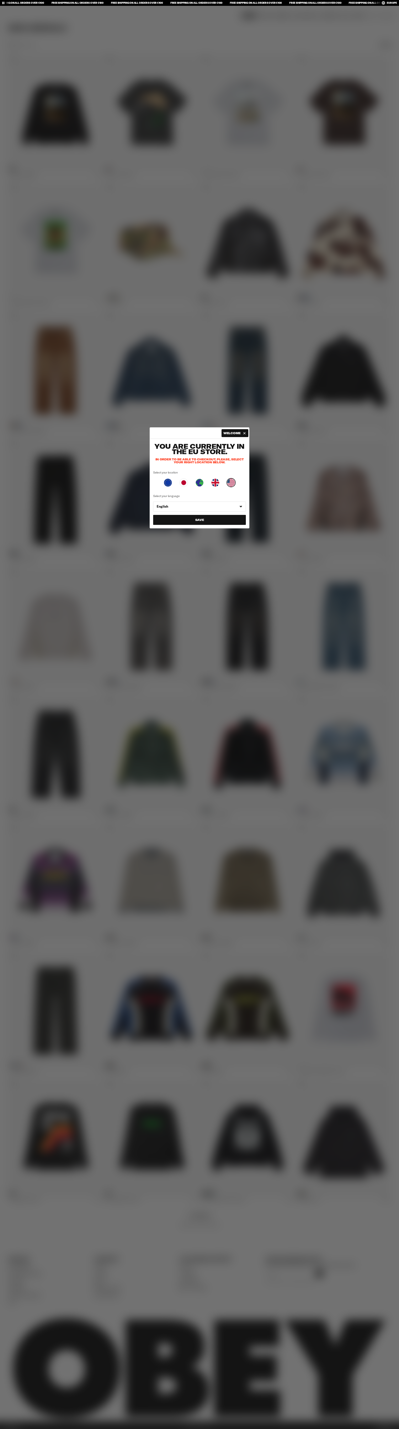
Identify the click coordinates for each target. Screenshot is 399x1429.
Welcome (232, 433)
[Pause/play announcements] (3, 3)
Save (199, 520)
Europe (392, 2)
